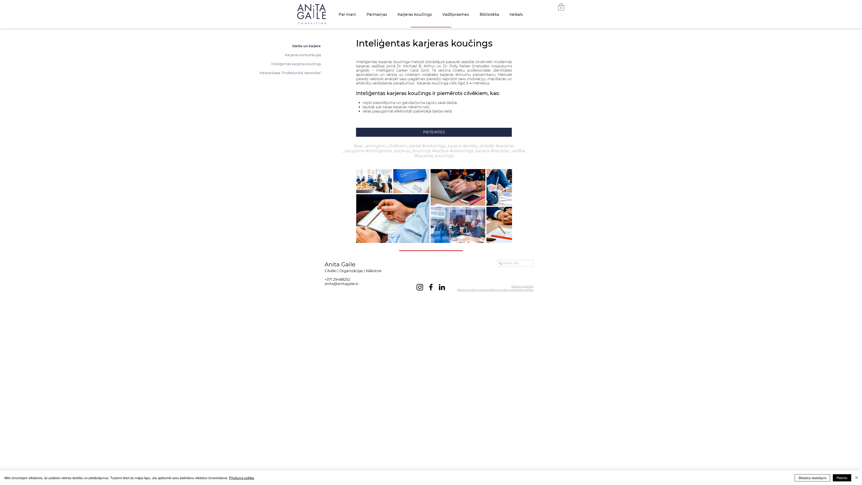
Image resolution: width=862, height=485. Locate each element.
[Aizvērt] (856, 477)
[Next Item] (504, 206)
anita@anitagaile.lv (341, 284)
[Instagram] (420, 287)
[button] (561, 7)
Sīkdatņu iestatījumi (812, 478)
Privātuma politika (241, 478)
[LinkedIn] (442, 287)
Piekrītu (842, 478)
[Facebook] (431, 287)
